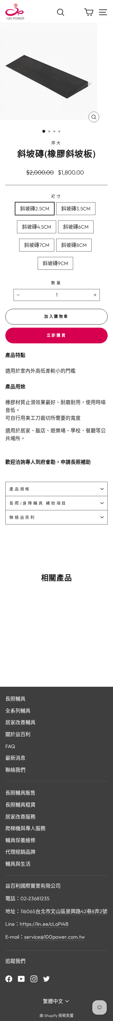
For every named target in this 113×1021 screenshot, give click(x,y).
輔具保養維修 (20, 840)
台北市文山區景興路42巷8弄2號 (71, 911)
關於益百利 (17, 734)
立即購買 (56, 335)
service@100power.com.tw (54, 937)
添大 (56, 142)
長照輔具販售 (20, 793)
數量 (56, 282)
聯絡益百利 (22, 517)
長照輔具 (15, 699)
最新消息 (15, 758)
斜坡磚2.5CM (34, 208)
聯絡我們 (15, 770)
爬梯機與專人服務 (25, 828)
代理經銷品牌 (20, 852)
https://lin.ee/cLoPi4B (44, 924)
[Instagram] (33, 978)
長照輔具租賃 (20, 805)
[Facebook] (8, 978)
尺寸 (56, 196)
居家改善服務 (20, 816)
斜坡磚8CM (74, 245)
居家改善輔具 (20, 722)
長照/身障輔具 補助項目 (38, 503)
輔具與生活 (17, 864)
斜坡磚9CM (55, 263)
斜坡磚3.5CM (75, 208)
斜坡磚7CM (36, 245)
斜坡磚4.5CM (36, 227)
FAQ (10, 746)
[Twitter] (46, 978)
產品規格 (19, 488)
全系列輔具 (17, 710)
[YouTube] (21, 978)
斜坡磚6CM (76, 227)
